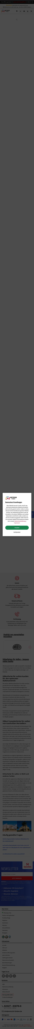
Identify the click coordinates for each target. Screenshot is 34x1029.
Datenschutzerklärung (20, 521)
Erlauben (17, 527)
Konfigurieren (17, 532)
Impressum (17, 523)
